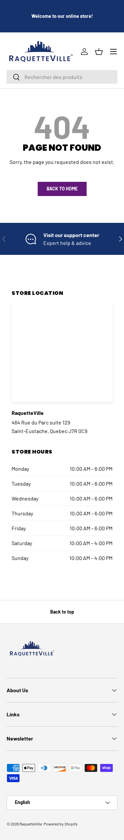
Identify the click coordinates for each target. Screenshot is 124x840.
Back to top (62, 612)
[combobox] (62, 77)
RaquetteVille (31, 823)
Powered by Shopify (61, 823)
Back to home (62, 188)
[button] (99, 51)
